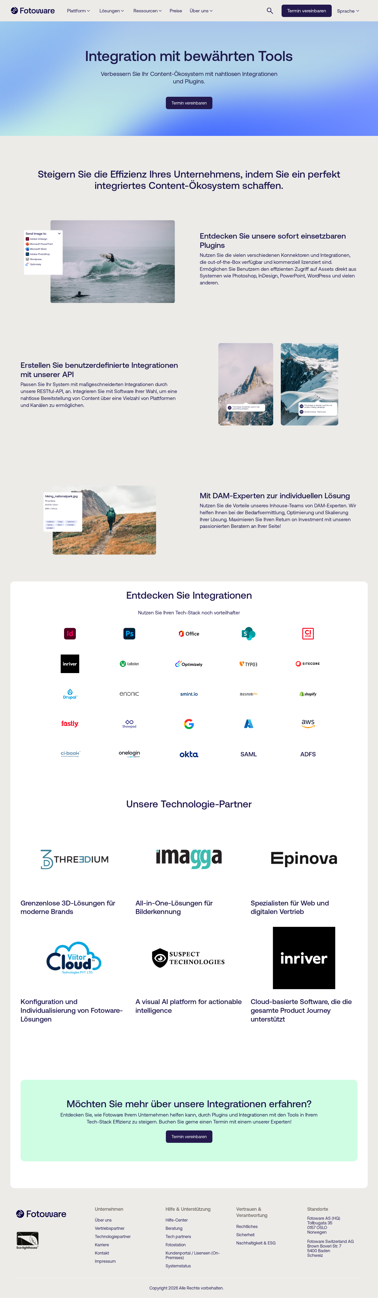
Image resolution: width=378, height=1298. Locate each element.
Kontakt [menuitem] (102, 1253)
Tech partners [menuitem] (178, 1236)
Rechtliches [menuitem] (247, 1226)
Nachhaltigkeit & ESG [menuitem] (256, 1243)
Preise (176, 10)
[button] (350, 11)
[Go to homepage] (32, 13)
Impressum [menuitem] (105, 1261)
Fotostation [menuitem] (176, 1244)
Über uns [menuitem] (103, 1220)
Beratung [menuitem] (174, 1228)
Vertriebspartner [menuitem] (109, 1228)
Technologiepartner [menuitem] (113, 1236)
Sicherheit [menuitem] (245, 1234)
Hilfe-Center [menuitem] (177, 1220)
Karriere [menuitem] (102, 1244)
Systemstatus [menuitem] (178, 1266)
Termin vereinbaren (306, 10)
